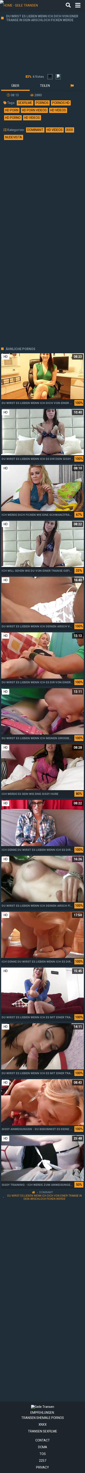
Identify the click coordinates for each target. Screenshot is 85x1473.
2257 (42, 1460)
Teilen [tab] (45, 85)
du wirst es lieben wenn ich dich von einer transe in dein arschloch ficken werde (44, 1197)
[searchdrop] (68, 5)
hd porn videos (34, 110)
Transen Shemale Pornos (42, 1418)
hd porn (11, 110)
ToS (42, 1454)
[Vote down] (58, 76)
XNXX (43, 1424)
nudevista (13, 137)
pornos (42, 103)
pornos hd (61, 103)
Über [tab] (15, 85)
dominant (35, 130)
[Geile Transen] (23, 5)
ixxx (69, 130)
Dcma (42, 1447)
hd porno (13, 117)
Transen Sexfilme (42, 1431)
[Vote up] (50, 76)
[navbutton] (78, 5)
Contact (42, 1440)
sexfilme (25, 103)
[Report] (72, 85)
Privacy (42, 1467)
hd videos (58, 110)
